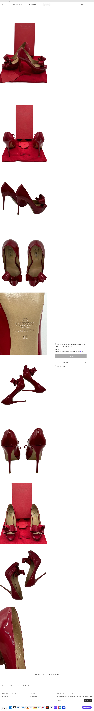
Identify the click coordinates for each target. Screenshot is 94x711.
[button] (2, 4)
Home (3, 685)
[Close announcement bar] (93, 1)
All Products (7, 685)
